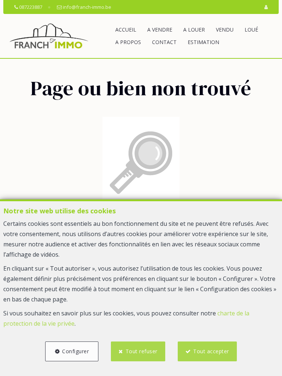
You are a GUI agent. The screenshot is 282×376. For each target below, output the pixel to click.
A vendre (159, 29)
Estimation (203, 42)
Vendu (225, 29)
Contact (164, 42)
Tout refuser (142, 351)
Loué (251, 29)
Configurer (75, 351)
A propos (128, 42)
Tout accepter (211, 351)
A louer (194, 29)
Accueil (125, 29)
